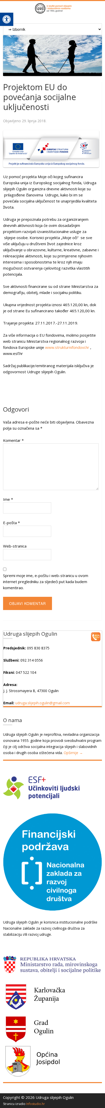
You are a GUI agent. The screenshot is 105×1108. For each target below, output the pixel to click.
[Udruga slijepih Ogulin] (52, 11)
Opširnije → (73, 752)
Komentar (13, 440)
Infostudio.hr (35, 1104)
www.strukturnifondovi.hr (67, 347)
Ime (8, 499)
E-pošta (11, 522)
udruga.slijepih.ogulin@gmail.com (42, 702)
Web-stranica (15, 546)
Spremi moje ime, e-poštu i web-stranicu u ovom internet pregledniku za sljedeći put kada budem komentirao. (45, 581)
